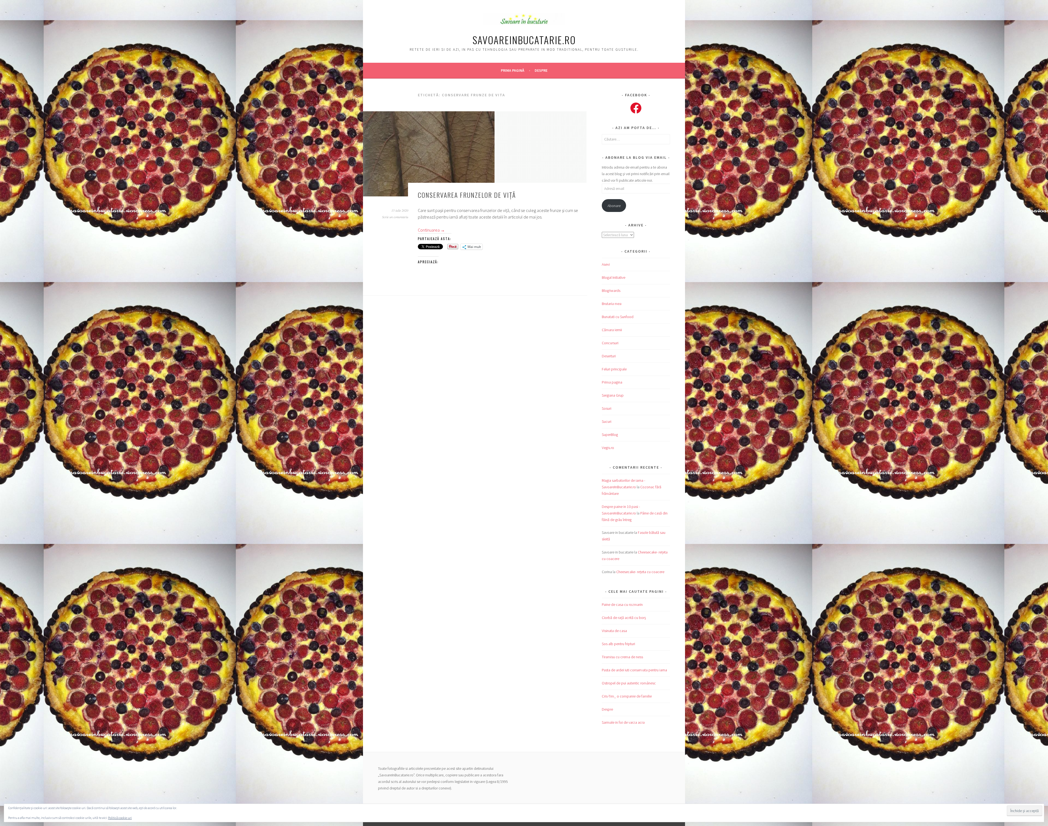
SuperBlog (610, 434)
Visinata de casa (614, 630)
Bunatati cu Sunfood (617, 316)
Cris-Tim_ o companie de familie (627, 696)
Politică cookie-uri (120, 818)
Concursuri (610, 342)
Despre (541, 70)
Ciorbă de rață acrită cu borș (624, 617)
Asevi (606, 264)
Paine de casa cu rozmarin (622, 604)
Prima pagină (512, 70)
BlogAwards (611, 290)
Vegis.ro (608, 447)
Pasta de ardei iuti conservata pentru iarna (634, 670)
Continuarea (431, 230)
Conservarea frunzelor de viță (467, 195)
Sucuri (606, 421)
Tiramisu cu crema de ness (622, 656)
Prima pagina (612, 382)
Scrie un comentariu (395, 217)
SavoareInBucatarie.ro (524, 39)
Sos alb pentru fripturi (618, 643)
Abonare (614, 205)
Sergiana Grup (613, 395)
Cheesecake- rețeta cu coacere (640, 571)
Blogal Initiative (613, 277)
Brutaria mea (611, 303)
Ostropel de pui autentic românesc (629, 683)
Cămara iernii (612, 329)
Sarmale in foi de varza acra (623, 722)
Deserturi (609, 356)
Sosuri (606, 408)
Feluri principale (614, 369)
